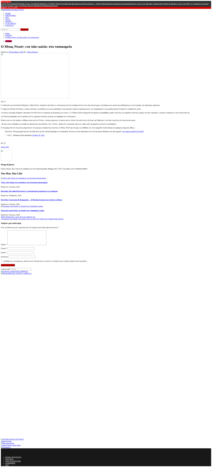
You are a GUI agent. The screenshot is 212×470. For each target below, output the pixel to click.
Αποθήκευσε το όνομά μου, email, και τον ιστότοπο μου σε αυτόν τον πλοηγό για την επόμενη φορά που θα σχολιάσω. (45, 261)
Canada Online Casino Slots (11, 445)
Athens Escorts (6, 441)
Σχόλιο (4, 244)
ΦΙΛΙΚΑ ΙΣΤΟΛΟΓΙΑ (13, 457)
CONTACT (9, 25)
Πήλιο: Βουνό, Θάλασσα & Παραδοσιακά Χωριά (35, 6)
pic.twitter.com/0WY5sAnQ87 (133, 131)
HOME (8, 13)
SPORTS (8, 21)
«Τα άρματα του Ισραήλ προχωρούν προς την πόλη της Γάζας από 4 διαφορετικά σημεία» (32, 219)
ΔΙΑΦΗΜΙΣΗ (10, 463)
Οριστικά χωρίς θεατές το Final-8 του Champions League (22, 211)
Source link (5, 147)
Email (3, 253)
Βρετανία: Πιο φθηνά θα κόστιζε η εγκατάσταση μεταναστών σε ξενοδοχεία (29, 191)
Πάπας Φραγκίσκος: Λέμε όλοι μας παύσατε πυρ (18, 217)
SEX (7, 17)
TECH (7, 19)
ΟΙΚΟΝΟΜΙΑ (10, 15)
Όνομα (4, 248)
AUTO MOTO (10, 23)
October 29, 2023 (38, 135)
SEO (7, 465)
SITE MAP (9, 459)
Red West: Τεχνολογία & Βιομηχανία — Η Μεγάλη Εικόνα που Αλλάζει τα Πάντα (31, 200)
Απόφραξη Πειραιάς (13, 4)
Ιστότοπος (4, 257)
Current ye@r (6, 269)
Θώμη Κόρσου (32, 52)
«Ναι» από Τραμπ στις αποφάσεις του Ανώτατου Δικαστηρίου (24, 182)
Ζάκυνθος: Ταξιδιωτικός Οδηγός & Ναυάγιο (156, 4)
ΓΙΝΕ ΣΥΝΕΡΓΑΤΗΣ (13, 461)
